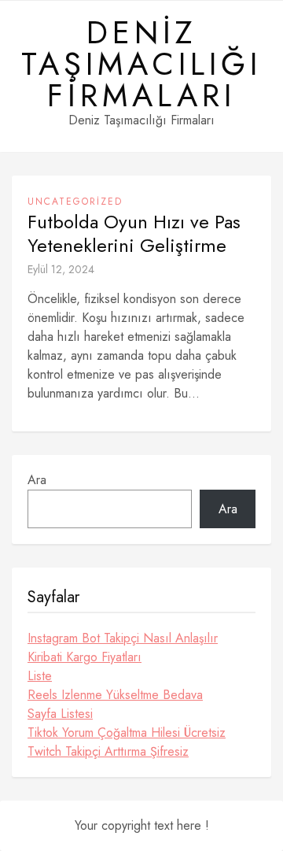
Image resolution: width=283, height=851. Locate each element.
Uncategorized (75, 201)
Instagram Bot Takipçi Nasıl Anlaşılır (123, 638)
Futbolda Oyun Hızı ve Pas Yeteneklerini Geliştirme (134, 233)
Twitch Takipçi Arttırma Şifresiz (108, 751)
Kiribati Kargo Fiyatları (85, 657)
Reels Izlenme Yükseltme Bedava (115, 695)
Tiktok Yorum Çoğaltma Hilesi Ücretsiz (127, 732)
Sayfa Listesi (60, 714)
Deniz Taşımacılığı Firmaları (141, 64)
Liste (40, 676)
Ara (37, 480)
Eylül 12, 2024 (61, 269)
